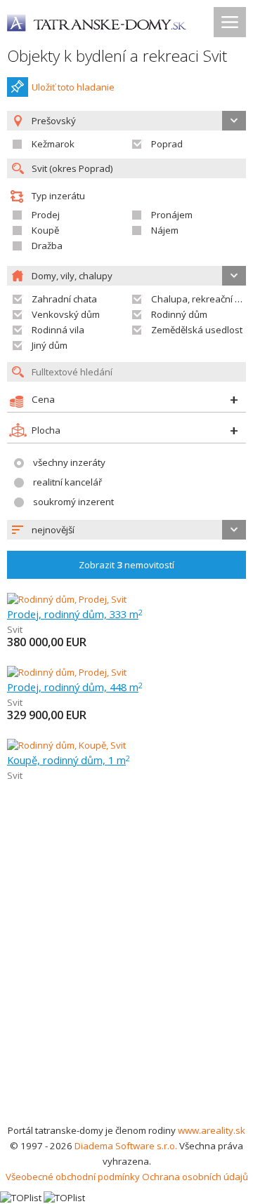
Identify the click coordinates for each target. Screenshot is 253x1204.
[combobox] (126, 530)
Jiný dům (49, 345)
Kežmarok (53, 144)
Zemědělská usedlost (196, 329)
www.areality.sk (211, 1130)
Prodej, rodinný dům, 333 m (75, 614)
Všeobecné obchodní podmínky (73, 1176)
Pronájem (172, 214)
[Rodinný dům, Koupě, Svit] (66, 745)
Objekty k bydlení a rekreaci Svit (117, 56)
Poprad (167, 144)
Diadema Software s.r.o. (125, 1145)
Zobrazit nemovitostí (126, 564)
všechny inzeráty (69, 462)
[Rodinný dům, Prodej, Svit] (66, 599)
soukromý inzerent (73, 501)
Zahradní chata (64, 299)
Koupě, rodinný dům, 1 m (68, 760)
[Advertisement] (126, 989)
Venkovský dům (66, 314)
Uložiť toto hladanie (73, 87)
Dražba (47, 245)
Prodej (46, 214)
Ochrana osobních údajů (195, 1176)
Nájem (165, 230)
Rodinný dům (179, 314)
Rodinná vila (58, 329)
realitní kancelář (67, 482)
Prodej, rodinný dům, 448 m (75, 687)
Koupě (45, 230)
